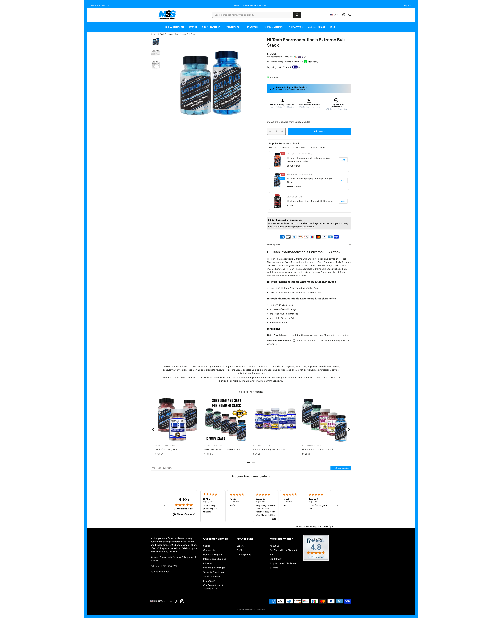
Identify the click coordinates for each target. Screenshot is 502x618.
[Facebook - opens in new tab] (171, 601)
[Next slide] (348, 429)
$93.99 (256, 454)
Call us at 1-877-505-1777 (164, 566)
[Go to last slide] (153, 429)
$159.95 (159, 454)
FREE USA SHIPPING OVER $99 (250, 5)
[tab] (248, 462)
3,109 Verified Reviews (183, 509)
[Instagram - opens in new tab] (182, 601)
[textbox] (240, 468)
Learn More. (309, 226)
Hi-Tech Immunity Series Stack (269, 449)
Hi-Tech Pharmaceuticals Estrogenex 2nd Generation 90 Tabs (308, 160)
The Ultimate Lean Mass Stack (317, 449)
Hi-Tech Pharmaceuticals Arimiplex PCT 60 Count (309, 180)
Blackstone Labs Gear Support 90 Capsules (310, 201)
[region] (309, 180)
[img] (184, 504)
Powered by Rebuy (309, 210)
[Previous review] (164, 505)
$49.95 (297, 186)
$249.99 (208, 454)
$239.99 (306, 454)
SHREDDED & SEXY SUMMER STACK (222, 449)
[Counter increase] (282, 131)
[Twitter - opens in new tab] (176, 601)
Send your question (340, 468)
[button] (256, 15)
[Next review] (337, 505)
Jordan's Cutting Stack (167, 449)
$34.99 (290, 205)
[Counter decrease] (270, 131)
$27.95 (297, 166)
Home (153, 34)
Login (406, 5)
